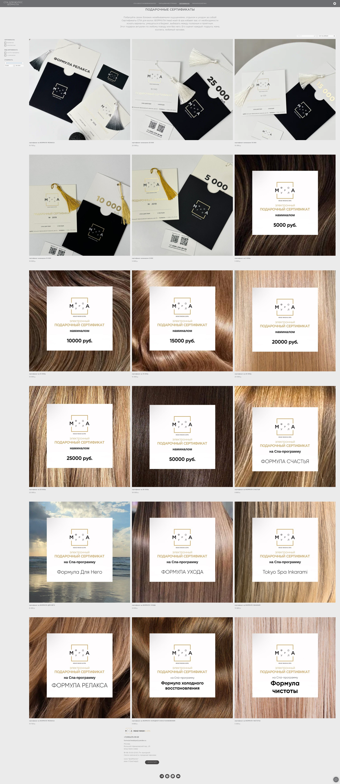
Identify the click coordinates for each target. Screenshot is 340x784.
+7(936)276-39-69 (131, 737)
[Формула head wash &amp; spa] (173, 776)
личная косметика (199, 3)
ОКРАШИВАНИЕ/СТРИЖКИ (168, 3)
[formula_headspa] (167, 776)
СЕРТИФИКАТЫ (184, 3)
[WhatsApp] (334, 3)
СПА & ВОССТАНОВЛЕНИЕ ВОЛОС (145, 3)
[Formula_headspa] (162, 776)
